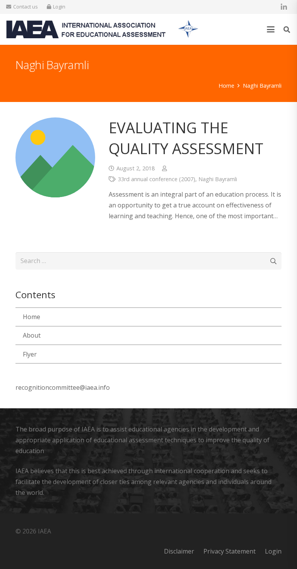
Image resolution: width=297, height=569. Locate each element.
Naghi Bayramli (217, 179)
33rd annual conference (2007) (156, 179)
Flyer (30, 354)
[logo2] (102, 29)
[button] (271, 29)
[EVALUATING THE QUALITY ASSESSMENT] (55, 157)
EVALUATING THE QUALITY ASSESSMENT (186, 137)
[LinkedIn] (284, 7)
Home (31, 317)
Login (273, 551)
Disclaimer (179, 551)
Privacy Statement (229, 551)
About (32, 335)
